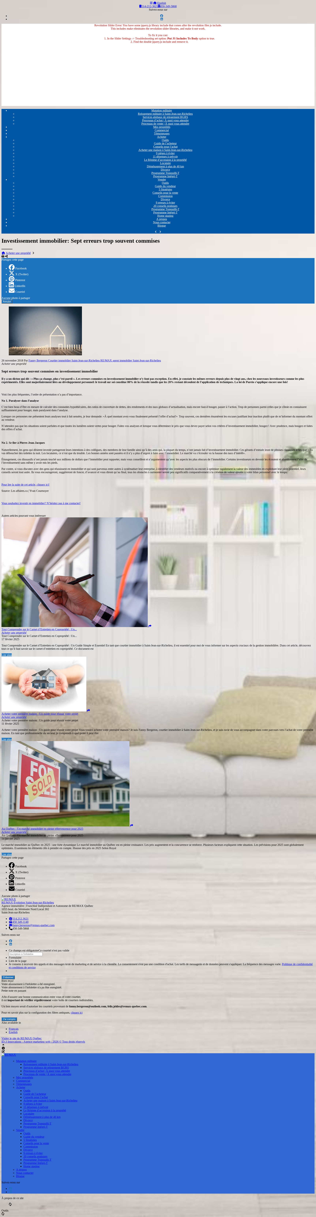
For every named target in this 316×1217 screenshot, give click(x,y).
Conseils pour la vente (165, 192)
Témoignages (162, 133)
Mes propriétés (161, 126)
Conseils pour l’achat (165, 146)
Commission (165, 196)
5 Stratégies (165, 189)
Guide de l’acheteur (165, 143)
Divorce (165, 169)
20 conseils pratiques (165, 205)
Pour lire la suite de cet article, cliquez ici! (25, 484)
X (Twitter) (21, 274)
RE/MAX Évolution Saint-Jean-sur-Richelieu (27, 902)
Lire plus (6, 654)
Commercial (162, 130)
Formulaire (15, 957)
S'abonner (8, 977)
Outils (165, 140)
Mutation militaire (161, 110)
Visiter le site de (21, 1038)
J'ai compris (9, 1019)
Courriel (20, 291)
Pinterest (20, 280)
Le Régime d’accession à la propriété (165, 159)
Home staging (165, 215)
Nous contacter (161, 222)
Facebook (21, 268)
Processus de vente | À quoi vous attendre (165, 123)
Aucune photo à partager (15, 298)
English (161, 3)
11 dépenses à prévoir (165, 156)
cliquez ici (76, 1012)
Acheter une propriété (18, 253)
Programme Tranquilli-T (165, 173)
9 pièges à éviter (165, 153)
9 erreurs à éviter (165, 202)
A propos (161, 219)
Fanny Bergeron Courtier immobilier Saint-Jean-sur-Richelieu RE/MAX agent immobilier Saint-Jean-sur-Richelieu (95, 360)
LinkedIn (20, 285)
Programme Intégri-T (165, 176)
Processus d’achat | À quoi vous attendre (165, 120)
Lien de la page (18, 960)
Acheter (161, 136)
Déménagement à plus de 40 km (165, 166)
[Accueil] (155, 3)
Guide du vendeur (165, 186)
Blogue (161, 225)
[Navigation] (151, 3)
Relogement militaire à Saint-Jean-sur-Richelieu (165, 113)
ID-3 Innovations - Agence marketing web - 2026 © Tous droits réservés (43, 1041)
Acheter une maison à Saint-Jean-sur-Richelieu (165, 150)
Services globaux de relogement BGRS (165, 117)
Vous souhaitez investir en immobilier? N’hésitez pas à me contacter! (40, 503)
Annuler (7, 301)
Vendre (162, 179)
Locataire (165, 163)
